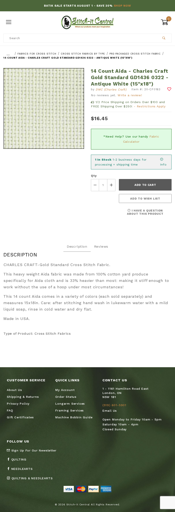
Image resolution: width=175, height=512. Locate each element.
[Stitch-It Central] (87, 22)
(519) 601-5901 (114, 405)
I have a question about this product (145, 212)
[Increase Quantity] (111, 185)
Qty (93, 175)
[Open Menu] (8, 22)
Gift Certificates (20, 417)
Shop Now (122, 5)
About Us (14, 390)
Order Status (65, 396)
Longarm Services (70, 403)
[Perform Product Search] (164, 38)
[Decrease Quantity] (95, 185)
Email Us (109, 410)
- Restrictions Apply (150, 106)
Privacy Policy (18, 403)
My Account (64, 390)
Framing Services (69, 410)
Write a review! (130, 95)
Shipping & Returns (23, 396)
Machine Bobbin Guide (73, 417)
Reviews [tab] (101, 246)
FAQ (10, 410)
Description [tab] (77, 246)
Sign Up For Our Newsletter (33, 450)
